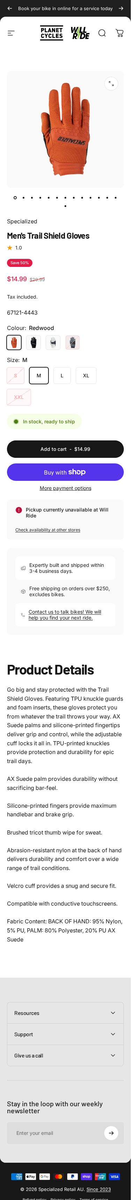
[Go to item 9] (82, 197)
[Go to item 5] (57, 197)
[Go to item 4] (49, 197)
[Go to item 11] (99, 197)
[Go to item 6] (65, 197)
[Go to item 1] (24, 197)
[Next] (121, 8)
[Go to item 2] (32, 197)
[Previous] (9, 8)
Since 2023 (98, 1189)
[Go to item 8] (74, 197)
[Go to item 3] (40, 197)
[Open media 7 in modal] (111, 84)
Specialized (22, 221)
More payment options (65, 488)
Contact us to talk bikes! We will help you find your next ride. (65, 615)
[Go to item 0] (15, 197)
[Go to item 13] (116, 197)
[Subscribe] (111, 1133)
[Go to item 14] (65, 206)
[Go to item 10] (90, 197)
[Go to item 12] (107, 197)
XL (86, 375)
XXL (19, 397)
